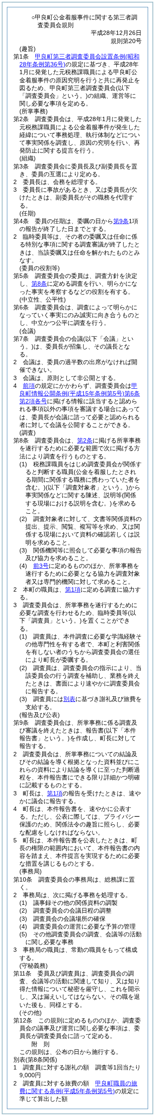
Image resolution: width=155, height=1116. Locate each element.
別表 (69, 698)
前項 (29, 385)
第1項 (73, 589)
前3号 (41, 565)
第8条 (39, 283)
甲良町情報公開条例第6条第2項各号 (79, 393)
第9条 (121, 221)
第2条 (85, 440)
